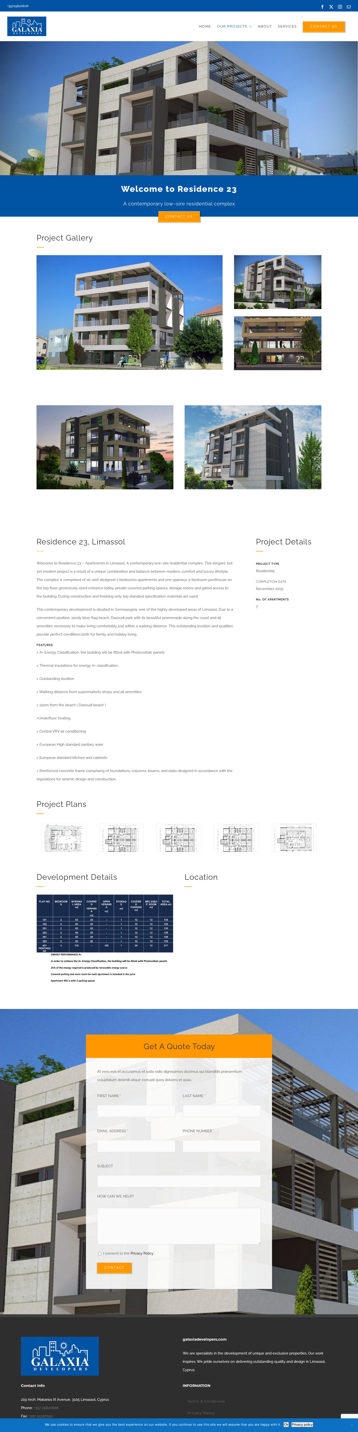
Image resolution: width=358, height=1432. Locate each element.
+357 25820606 (46, 1408)
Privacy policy (302, 1424)
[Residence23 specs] (105, 896)
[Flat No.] (121, 826)
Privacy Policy (142, 1253)
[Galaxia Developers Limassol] (277, 257)
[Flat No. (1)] (179, 826)
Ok (286, 1424)
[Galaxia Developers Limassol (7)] (105, 407)
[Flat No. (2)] (237, 826)
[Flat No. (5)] (294, 826)
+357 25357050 (40, 1416)
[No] (351, 1425)
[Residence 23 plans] (64, 826)
